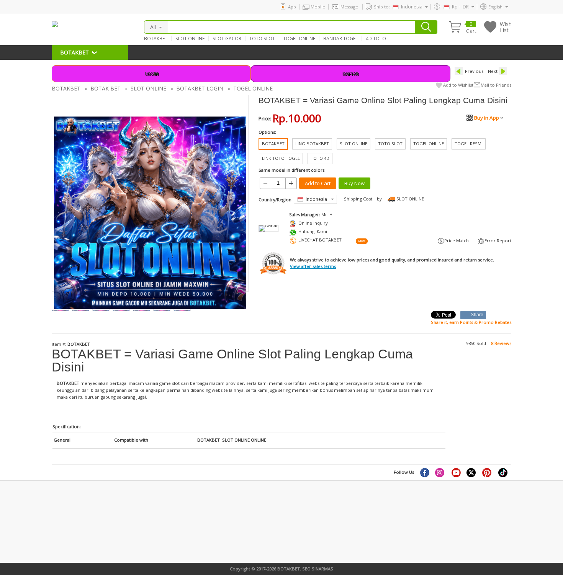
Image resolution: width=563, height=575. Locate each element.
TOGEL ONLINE (299, 38)
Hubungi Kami (312, 231)
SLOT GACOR (227, 38)
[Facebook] (424, 472)
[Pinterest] (487, 472)
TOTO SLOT (262, 38)
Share (477, 314)
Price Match (456, 240)
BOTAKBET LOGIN (199, 88)
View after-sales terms (313, 266)
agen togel (63, 527)
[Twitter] (472, 472)
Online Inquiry (313, 223)
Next (493, 71)
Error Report (497, 240)
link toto (60, 539)
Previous (474, 71)
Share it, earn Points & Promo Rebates (471, 322)
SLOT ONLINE (190, 38)
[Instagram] (440, 472)
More (361, 241)
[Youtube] (456, 472)
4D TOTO (376, 38)
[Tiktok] (503, 472)
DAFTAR (350, 73)
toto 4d (172, 533)
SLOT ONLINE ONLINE (244, 440)
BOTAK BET (105, 88)
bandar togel (65, 514)
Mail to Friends (496, 85)
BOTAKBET (155, 38)
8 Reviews (501, 343)
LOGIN (151, 73)
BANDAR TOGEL (340, 38)
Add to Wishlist (458, 85)
